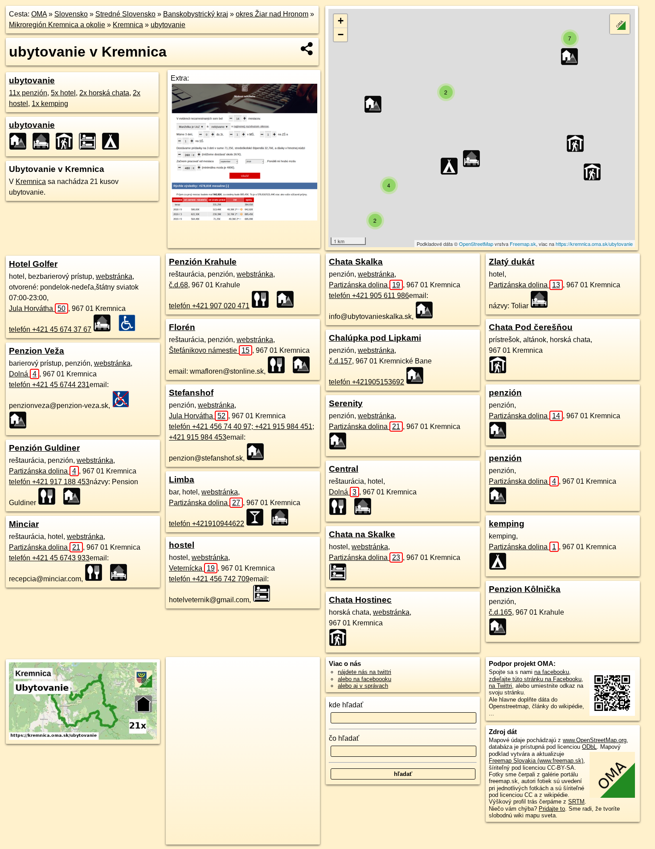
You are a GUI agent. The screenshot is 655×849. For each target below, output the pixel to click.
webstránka (114, 276)
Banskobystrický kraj (195, 14)
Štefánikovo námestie (209, 350)
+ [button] (341, 20)
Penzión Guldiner (44, 448)
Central (343, 468)
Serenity (346, 403)
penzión (505, 392)
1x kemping (50, 103)
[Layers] (620, 24)
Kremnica (128, 25)
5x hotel (63, 93)
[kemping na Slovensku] (500, 561)
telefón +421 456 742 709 (209, 579)
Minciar (24, 524)
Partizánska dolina (42, 471)
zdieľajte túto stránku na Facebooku (535, 679)
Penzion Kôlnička (525, 589)
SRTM (576, 801)
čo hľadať (344, 738)
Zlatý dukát (511, 261)
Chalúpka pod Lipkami (375, 338)
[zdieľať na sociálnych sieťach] (307, 48)
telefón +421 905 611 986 (369, 295)
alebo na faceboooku (364, 679)
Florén (182, 327)
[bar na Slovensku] (257, 517)
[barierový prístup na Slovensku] (123, 399)
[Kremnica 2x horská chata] (67, 141)
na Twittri (500, 685)
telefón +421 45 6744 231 (49, 384)
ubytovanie (168, 25)
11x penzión (28, 93)
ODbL (589, 746)
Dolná (23, 374)
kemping (506, 523)
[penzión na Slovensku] (20, 420)
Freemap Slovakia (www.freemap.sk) (536, 760)
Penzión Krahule (203, 261)
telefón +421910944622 (206, 523)
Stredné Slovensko (125, 14)
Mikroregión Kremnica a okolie (57, 25)
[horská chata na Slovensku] (340, 637)
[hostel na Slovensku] (264, 593)
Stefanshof (191, 392)
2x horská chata (104, 93)
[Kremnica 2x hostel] (90, 141)
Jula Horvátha (37, 308)
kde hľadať (346, 705)
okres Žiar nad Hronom (272, 14)
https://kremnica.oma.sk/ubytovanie (594, 243)
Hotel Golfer (33, 264)
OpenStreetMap (476, 243)
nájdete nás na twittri (364, 672)
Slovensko (71, 14)
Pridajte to (552, 808)
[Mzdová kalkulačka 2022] (244, 218)
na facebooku (551, 672)
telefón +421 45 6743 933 (49, 558)
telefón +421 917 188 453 (49, 482)
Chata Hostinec (360, 599)
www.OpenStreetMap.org (594, 740)
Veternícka (192, 568)
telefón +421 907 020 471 (209, 306)
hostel (181, 545)
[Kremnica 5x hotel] (44, 141)
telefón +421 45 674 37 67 (50, 329)
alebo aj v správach (363, 685)
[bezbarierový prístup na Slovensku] (130, 322)
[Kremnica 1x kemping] (113, 141)
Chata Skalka (356, 261)
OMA (39, 14)
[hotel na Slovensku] (105, 322)
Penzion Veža (36, 350)
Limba (181, 479)
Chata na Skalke (362, 534)
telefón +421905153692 (366, 382)
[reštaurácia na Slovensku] (49, 496)
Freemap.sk (523, 243)
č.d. (178, 285)
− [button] (341, 34)
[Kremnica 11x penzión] (20, 141)
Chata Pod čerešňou (531, 327)
